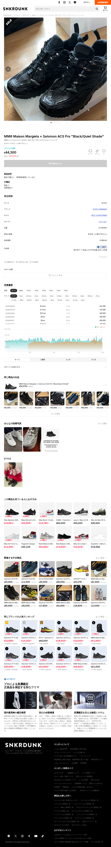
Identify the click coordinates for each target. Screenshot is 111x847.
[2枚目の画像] (52, 122)
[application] (55, 341)
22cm (21, 296)
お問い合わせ (95, 780)
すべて (14, 290)
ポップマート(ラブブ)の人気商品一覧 (66, 821)
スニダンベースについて (62, 752)
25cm (67, 296)
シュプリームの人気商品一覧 (64, 814)
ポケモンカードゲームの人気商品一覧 (89, 807)
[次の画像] (103, 69)
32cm (82, 300)
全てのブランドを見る (79, 825)
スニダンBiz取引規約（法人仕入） (82, 787)
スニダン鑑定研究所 (61, 749)
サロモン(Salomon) (100, 209)
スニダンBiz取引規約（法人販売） (65, 790)
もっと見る (102, 423)
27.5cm (14, 300)
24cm (51, 296)
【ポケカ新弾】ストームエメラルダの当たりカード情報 (72, 838)
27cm (97, 296)
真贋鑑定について (73, 773)
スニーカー (103, 222)
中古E (66, 290)
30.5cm (60, 300)
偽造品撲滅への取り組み (78, 749)
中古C (51, 290)
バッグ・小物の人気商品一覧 (64, 807)
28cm (21, 300)
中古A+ (29, 290)
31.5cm (75, 300)
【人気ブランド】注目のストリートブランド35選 (70, 835)
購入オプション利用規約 (84, 776)
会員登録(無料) (102, 2)
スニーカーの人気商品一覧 (90, 800)
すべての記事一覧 (97, 842)
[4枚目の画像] (55, 122)
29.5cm (44, 300)
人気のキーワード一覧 (89, 821)
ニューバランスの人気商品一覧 (86, 814)
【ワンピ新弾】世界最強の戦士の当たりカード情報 (71, 842)
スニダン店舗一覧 (79, 752)
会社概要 (75, 763)
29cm (37, 300)
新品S (21, 290)
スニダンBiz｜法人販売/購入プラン (65, 756)
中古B (44, 290)
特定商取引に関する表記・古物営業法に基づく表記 (71, 759)
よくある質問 (83, 780)
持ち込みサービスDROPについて (65, 780)
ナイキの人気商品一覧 (61, 811)
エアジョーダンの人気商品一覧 (82, 811)
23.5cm (44, 296)
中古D (58, 290)
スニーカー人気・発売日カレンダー (66, 800)
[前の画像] (8, 69)
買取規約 (66, 787)
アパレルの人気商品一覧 (62, 804)
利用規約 (57, 787)
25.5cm (74, 296)
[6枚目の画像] (58, 122)
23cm (36, 296)
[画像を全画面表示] (55, 69)
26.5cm (90, 296)
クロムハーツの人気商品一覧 (84, 818)
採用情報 (83, 763)
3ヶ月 (94, 360)
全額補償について (81, 783)
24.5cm (59, 296)
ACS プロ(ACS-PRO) (99, 215)
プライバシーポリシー (61, 763)
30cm (52, 300)
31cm (67, 300)
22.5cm (28, 296)
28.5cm (29, 300)
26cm (82, 296)
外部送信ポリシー (97, 759)
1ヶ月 (68, 360)
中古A (36, 290)
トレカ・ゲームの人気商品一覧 (83, 804)
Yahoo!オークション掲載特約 (89, 790)
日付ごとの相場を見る (12, 367)
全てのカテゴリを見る (61, 825)
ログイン (87, 2)
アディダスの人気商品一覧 (63, 818)
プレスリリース (85, 756)
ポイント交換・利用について (64, 776)
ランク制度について (88, 773)
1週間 (42, 360)
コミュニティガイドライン (63, 783)
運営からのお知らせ (96, 783)
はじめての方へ (59, 773)
